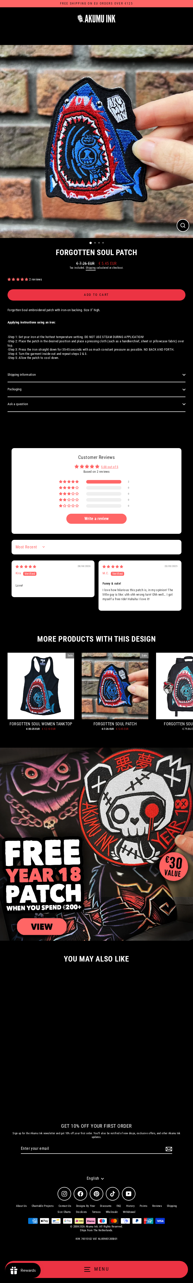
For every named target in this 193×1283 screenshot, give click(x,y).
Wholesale (112, 1212)
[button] (18, 279)
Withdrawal (129, 1212)
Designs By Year (85, 1206)
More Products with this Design (96, 639)
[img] (26, 566)
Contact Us (65, 1206)
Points (143, 1206)
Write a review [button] (96, 518)
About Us (21, 1206)
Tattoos (96, 1212)
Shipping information (22, 374)
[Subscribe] (168, 1149)
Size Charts (64, 1212)
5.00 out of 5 (109, 467)
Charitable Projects (43, 1206)
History (130, 1206)
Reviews (157, 1206)
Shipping (91, 267)
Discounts (106, 1206)
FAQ (119, 1206)
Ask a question (18, 404)
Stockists (81, 1212)
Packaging (14, 389)
